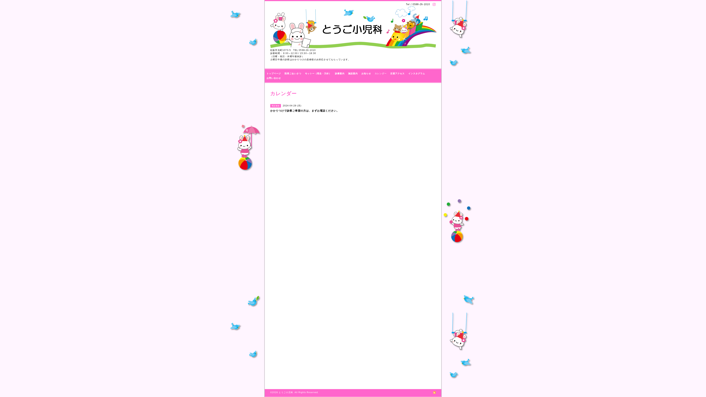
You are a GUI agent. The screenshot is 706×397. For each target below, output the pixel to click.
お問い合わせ (274, 78)
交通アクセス (397, 73)
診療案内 (340, 73)
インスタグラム (416, 73)
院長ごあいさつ (293, 73)
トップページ (274, 73)
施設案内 (353, 73)
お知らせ (366, 73)
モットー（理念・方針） (318, 73)
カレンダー (381, 73)
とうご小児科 (286, 392)
